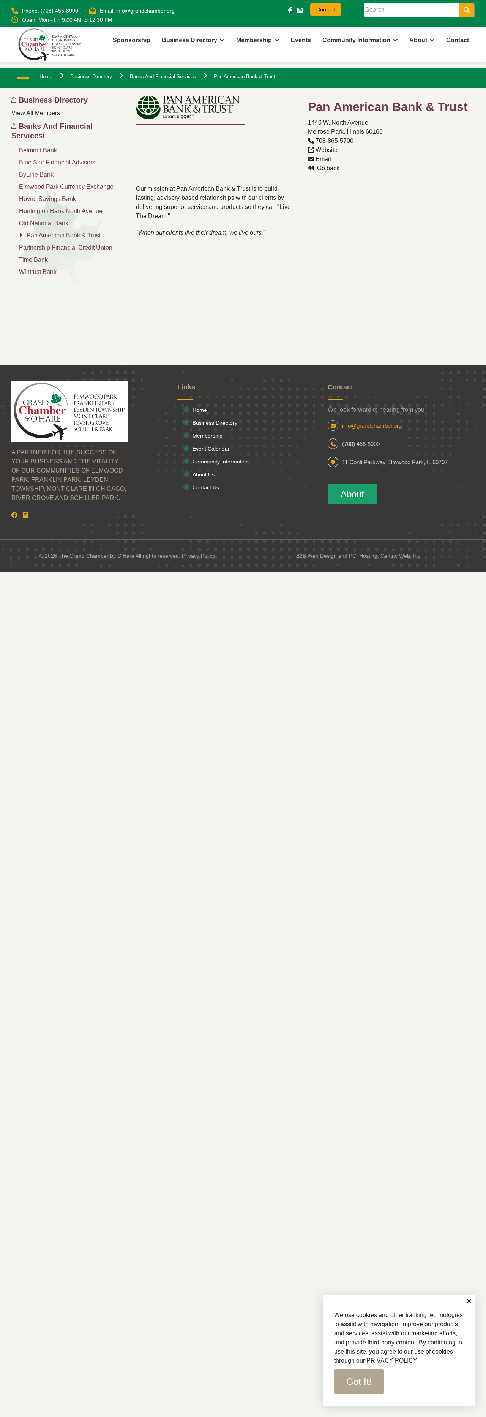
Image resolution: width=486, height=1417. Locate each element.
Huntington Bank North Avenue (61, 211)
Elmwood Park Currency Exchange (66, 186)
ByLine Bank (36, 174)
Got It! (359, 1381)
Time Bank (33, 259)
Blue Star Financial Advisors (57, 162)
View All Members (35, 113)
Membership (254, 40)
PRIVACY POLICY (391, 1360)
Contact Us (206, 487)
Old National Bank (43, 223)
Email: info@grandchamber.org (137, 11)
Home (200, 410)
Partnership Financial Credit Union (65, 247)
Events (301, 40)
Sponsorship (131, 40)
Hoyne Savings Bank (47, 199)
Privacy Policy (198, 556)
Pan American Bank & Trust (64, 235)
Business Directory (189, 40)
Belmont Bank (38, 150)
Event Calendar (211, 449)
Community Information (221, 462)
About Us (204, 474)
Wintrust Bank (38, 272)
